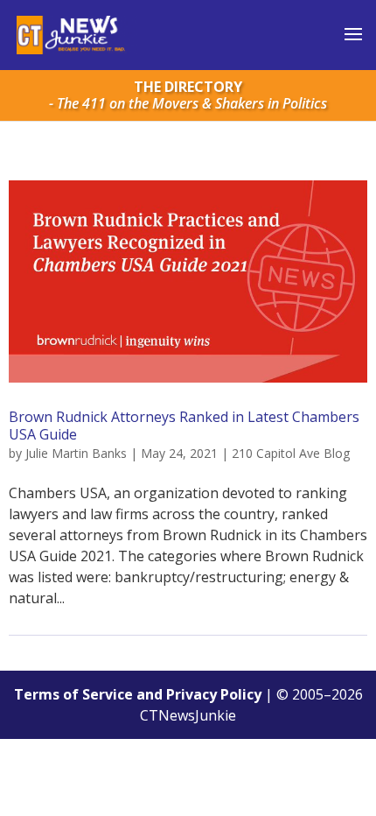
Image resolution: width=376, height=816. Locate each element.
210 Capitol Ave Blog (291, 453)
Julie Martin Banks (76, 453)
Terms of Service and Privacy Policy (137, 694)
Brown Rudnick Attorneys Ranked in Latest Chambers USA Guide (184, 425)
